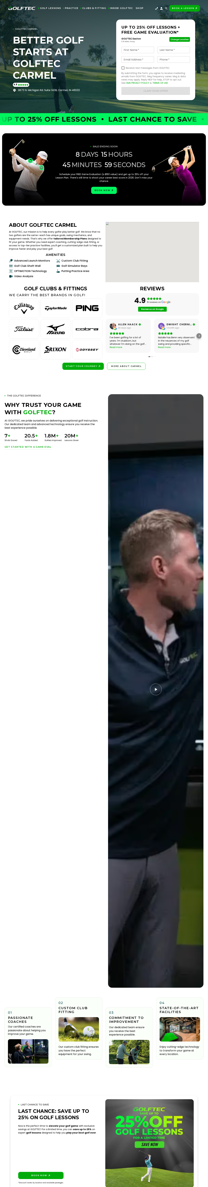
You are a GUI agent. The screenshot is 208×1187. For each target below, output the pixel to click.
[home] (22, 8)
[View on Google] (113, 326)
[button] (49, 8)
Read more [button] (116, 347)
